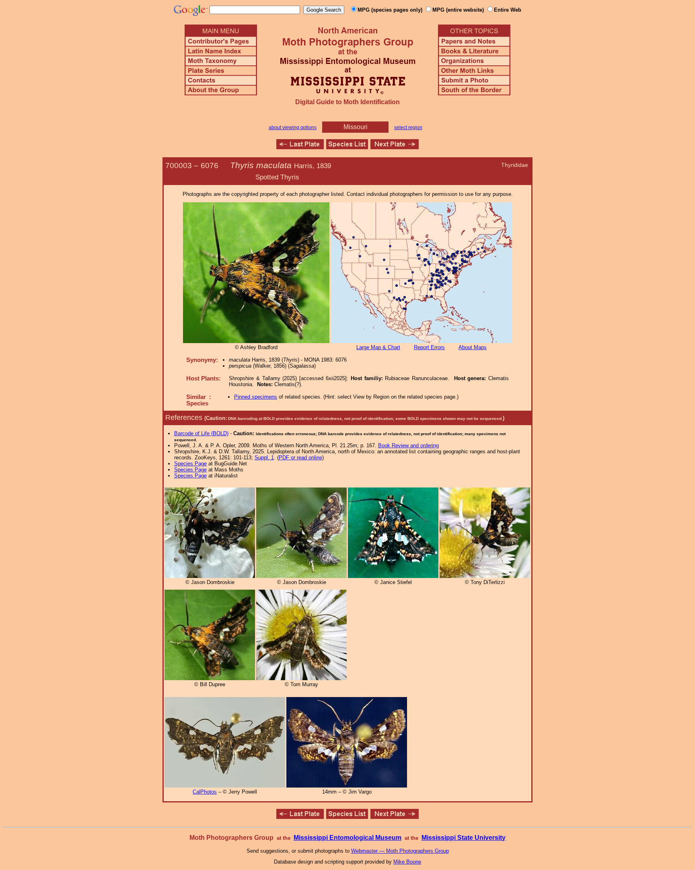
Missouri (355, 126)
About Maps (473, 347)
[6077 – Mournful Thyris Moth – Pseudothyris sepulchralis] (394, 147)
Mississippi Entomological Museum (347, 837)
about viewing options (293, 127)
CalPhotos (205, 792)
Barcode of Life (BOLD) (201, 433)
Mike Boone (407, 862)
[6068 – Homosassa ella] (300, 147)
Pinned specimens (255, 397)
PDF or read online (300, 458)
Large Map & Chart (378, 347)
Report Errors (429, 347)
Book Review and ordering (408, 445)
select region (408, 127)
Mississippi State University (464, 837)
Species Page (190, 464)
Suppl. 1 (264, 458)
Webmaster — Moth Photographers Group (400, 851)
